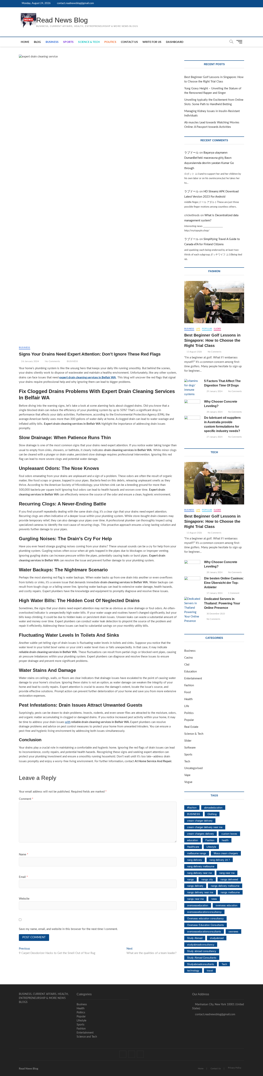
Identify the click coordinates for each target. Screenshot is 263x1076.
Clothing (212, 814)
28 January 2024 (214, 412)
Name (23, 854)
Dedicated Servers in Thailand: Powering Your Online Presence (222, 603)
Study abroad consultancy (201, 951)
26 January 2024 (30, 361)
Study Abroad (194, 938)
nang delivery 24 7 (219, 860)
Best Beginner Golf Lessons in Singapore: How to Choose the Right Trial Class (212, 340)
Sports (68, 41)
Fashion (189, 685)
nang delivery (194, 860)
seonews (233, 931)
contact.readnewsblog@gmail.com (75, 3)
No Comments (52, 361)
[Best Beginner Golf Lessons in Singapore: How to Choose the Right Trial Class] (214, 302)
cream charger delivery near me (204, 827)
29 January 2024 (214, 391)
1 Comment (233, 593)
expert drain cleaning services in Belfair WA (87, 377)
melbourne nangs (196, 853)
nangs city (207, 879)
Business (52, 41)
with (67, 722)
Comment (26, 799)
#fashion (192, 807)
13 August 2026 (194, 352)
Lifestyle (211, 846)
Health (188, 699)
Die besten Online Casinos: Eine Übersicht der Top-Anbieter (224, 583)
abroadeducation (213, 807)
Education (190, 671)
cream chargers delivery (200, 833)
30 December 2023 (215, 614)
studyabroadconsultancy (200, 944)
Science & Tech (89, 41)
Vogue (188, 782)
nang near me (227, 873)
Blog (37, 41)
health (225, 840)
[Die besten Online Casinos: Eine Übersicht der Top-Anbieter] (192, 582)
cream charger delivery (200, 820)
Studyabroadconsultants (200, 964)
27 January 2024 (214, 437)
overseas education (226, 905)
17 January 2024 (214, 593)
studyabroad (217, 938)
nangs (190, 879)
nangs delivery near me (200, 892)
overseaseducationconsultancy (204, 912)
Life (198, 329)
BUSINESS (72, 361)
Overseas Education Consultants (205, 925)
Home (25, 41)
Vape (187, 775)
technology (193, 970)
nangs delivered (229, 879)
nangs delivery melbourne (225, 885)
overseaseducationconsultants (204, 931)
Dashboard (174, 41)
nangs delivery (195, 885)
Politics (110, 41)
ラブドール (191, 152)
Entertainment (193, 678)
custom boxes (229, 833)
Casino (188, 657)
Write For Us (151, 41)
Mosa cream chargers (226, 853)
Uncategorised (193, 768)
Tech (187, 761)
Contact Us (129, 41)
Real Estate (191, 726)
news (214, 899)
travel (210, 970)
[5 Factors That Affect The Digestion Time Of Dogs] (192, 388)
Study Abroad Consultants (201, 957)
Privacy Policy (234, 1068)
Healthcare (193, 846)
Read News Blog (62, 20)
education (192, 840)
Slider (217, 329)
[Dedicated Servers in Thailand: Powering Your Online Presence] (192, 610)
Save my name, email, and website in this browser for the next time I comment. (68, 929)
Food (187, 692)
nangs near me (195, 899)
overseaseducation (197, 905)
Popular (207, 329)
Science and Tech (87, 1036)
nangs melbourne (230, 892)
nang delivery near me (199, 873)
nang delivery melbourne (200, 866)
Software (190, 747)
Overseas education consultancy (205, 918)
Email (23, 877)
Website (24, 898)
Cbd (186, 664)
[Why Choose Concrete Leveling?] (192, 405)
